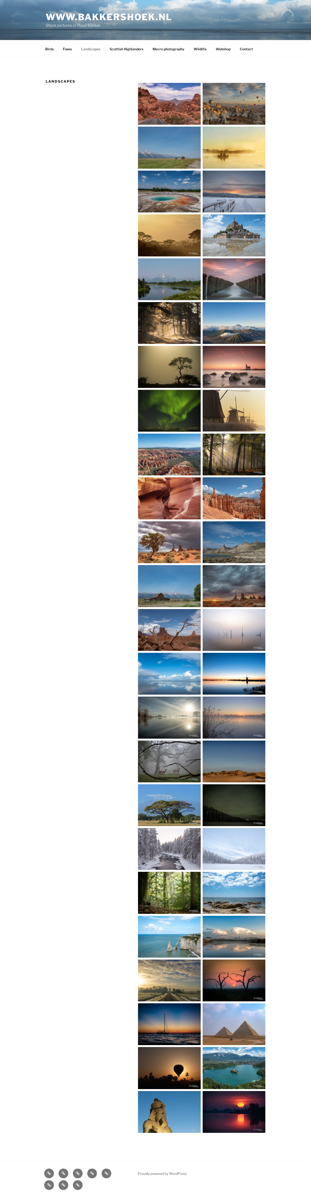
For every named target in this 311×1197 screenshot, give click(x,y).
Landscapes (90, 49)
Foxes (67, 49)
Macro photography (168, 49)
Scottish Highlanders (126, 49)
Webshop (223, 49)
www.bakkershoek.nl (109, 17)
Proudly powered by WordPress (162, 1173)
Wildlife (200, 49)
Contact (246, 49)
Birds (49, 49)
